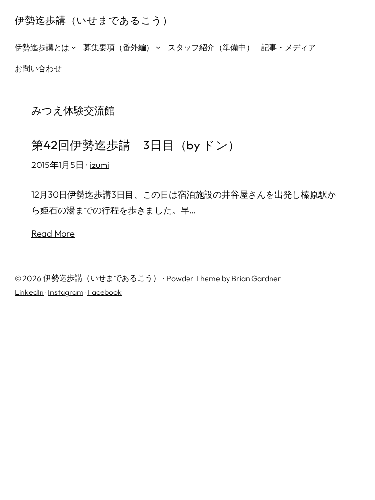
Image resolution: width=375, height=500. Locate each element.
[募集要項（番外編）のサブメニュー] (158, 47)
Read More (53, 233)
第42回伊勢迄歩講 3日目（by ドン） (135, 145)
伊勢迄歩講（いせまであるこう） (93, 20)
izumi (99, 164)
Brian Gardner (256, 278)
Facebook (104, 292)
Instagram (65, 292)
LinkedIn (29, 292)
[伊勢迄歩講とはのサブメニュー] (73, 47)
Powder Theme (193, 278)
